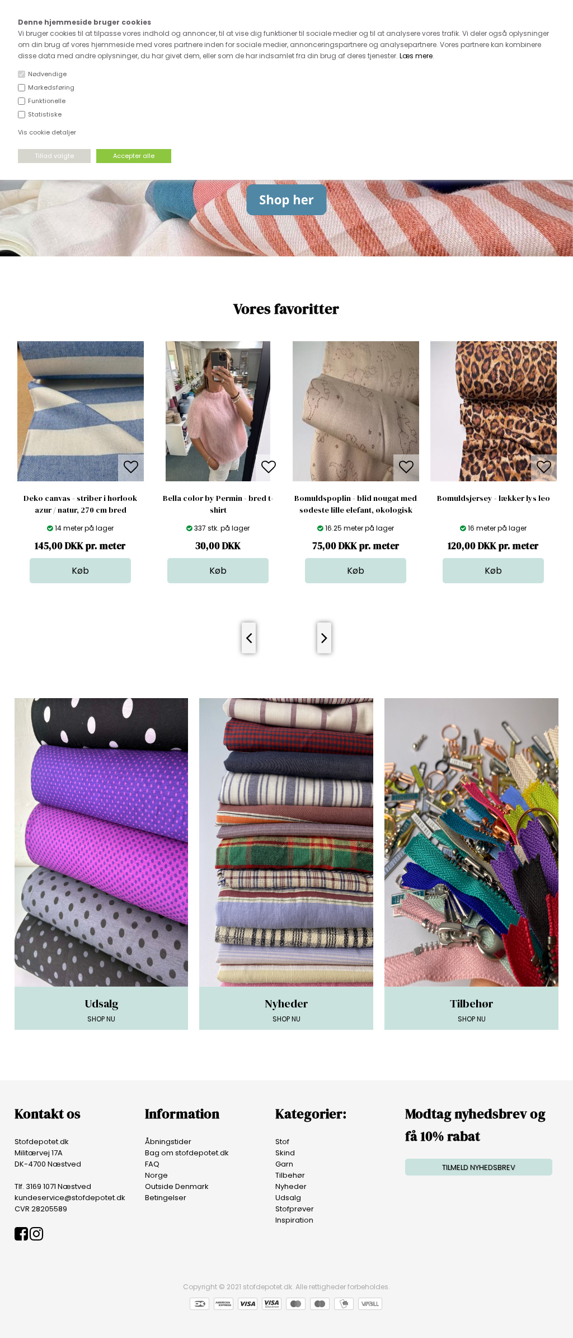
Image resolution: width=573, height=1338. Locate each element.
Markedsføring (51, 87)
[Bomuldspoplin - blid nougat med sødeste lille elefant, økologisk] (356, 478)
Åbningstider (168, 1141)
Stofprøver (294, 1209)
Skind (285, 1152)
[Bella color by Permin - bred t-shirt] (218, 478)
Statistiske (45, 114)
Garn (284, 1164)
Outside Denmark (177, 1186)
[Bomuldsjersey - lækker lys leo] (493, 478)
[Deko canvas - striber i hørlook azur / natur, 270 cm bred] (80, 478)
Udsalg (288, 1197)
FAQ (152, 1164)
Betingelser (165, 1197)
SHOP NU (101, 1010)
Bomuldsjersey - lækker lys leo (493, 498)
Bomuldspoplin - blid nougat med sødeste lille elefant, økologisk (355, 504)
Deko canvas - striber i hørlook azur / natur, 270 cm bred (80, 504)
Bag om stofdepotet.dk (187, 1152)
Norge (156, 1175)
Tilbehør (290, 1175)
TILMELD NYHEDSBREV (478, 1167)
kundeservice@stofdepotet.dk (70, 1197)
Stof (282, 1141)
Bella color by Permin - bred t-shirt (218, 504)
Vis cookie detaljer (47, 132)
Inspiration (294, 1220)
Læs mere (416, 56)
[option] (81, 462)
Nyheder (291, 1186)
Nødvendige (47, 73)
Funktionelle (46, 100)
